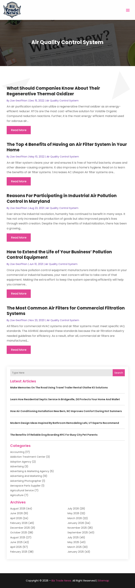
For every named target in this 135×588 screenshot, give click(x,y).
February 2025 (18, 551)
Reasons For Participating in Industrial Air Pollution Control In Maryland (62, 198)
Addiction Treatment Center (27, 457)
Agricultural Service (22, 490)
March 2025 (75, 547)
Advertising (17, 466)
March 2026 (75, 518)
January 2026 (76, 523)
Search (118, 373)
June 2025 (16, 542)
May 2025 (73, 542)
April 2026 (16, 518)
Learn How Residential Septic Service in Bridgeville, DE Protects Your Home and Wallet (65, 399)
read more (18, 130)
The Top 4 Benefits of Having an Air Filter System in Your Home (67, 147)
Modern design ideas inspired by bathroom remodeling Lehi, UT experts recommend (64, 423)
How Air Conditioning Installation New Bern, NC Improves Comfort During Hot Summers (66, 411)
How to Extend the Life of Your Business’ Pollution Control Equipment (59, 254)
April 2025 (16, 547)
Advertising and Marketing (26, 476)
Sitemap (103, 580)
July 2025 (73, 537)
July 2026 (73, 508)
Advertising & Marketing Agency (29, 471)
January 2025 (76, 551)
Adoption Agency (20, 461)
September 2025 (78, 532)
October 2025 (18, 532)
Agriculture (17, 495)
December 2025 (20, 528)
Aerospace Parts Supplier (25, 485)
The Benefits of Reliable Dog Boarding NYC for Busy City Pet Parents (54, 435)
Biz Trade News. (62, 580)
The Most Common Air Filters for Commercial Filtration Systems (66, 310)
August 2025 (17, 537)
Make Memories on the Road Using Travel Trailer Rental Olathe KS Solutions (59, 387)
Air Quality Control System (62, 100)
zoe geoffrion (18, 100)
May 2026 (73, 513)
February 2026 (19, 523)
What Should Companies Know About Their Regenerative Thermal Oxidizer (53, 91)
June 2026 (16, 513)
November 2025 (77, 528)
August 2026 (17, 508)
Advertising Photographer (25, 481)
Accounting (17, 452)
